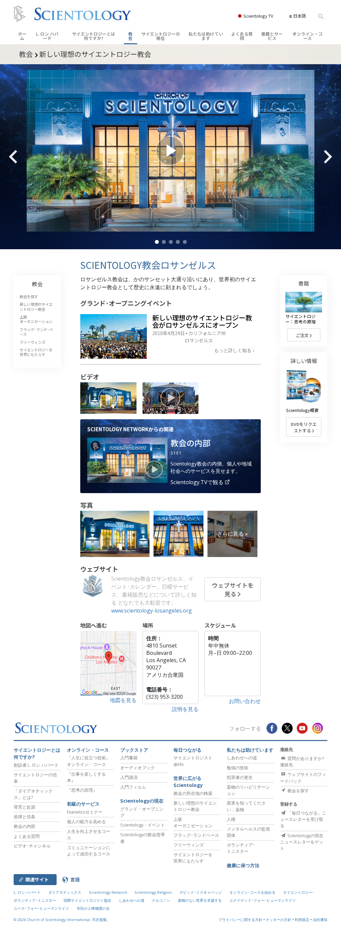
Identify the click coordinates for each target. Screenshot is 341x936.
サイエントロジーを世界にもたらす (36, 352)
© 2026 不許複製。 (62, 919)
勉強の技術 (237, 768)
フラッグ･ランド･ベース (36, 332)
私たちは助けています (205, 36)
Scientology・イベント (142, 825)
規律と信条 (24, 817)
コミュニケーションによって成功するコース (88, 850)
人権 (231, 819)
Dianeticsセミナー (85, 812)
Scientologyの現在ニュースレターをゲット (301, 842)
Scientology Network (108, 892)
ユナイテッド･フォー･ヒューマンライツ (262, 900)
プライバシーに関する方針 (240, 919)
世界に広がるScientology (188, 782)
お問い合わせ (245, 701)
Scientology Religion (153, 892)
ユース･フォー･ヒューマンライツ (41, 908)
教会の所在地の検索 (192, 793)
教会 (130, 36)
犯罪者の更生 (240, 777)
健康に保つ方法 (243, 865)
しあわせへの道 (242, 758)
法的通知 (320, 919)
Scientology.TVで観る (197, 482)
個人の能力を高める (86, 822)
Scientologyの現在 (142, 801)
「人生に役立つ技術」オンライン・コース (88, 761)
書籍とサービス (272, 36)
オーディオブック (137, 768)
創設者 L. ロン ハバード (36, 765)
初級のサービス (83, 804)
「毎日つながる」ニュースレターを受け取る (303, 819)
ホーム (22, 36)
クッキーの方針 (278, 919)
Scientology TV (258, 16)
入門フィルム (133, 787)
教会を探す (29, 296)
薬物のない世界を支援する (200, 900)
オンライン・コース (307, 36)
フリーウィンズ (32, 342)
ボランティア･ (241, 848)
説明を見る (185, 709)
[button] (157, 242)
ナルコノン (161, 900)
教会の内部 (24, 826)
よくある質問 (242, 36)
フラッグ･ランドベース (196, 835)
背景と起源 (24, 807)
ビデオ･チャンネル (32, 846)
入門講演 (129, 777)
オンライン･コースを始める (252, 892)
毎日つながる (187, 750)
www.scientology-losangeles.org (151, 610)
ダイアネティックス (64, 892)
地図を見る (123, 700)
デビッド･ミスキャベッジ (200, 892)
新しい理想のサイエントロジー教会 (36, 306)
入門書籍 (129, 758)
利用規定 (302, 919)
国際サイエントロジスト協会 (87, 900)
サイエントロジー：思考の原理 (300, 318)
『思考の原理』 (82, 790)
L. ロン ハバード (47, 36)
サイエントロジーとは (93, 36)
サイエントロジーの (160, 36)
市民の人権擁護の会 (93, 908)
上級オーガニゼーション (36, 319)
